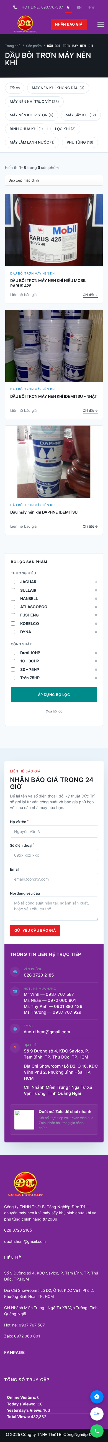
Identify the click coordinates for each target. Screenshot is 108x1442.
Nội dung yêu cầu (25, 893)
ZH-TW (91, 7)
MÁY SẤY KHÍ (81, 115)
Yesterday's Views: (25, 1410)
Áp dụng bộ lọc (54, 694)
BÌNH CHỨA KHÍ (26, 129)
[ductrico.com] (25, 24)
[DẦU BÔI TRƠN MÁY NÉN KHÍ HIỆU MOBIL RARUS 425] (54, 230)
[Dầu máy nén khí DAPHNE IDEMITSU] (54, 462)
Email (14, 869)
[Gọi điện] (97, 1431)
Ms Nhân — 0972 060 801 (50, 1000)
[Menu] (101, 24)
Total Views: (19, 1416)
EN (79, 7)
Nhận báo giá (69, 24)
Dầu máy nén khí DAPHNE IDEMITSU (44, 512)
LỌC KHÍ (65, 129)
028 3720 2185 (39, 975)
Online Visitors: (22, 1397)
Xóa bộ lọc (54, 711)
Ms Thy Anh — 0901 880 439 (55, 1006)
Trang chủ (12, 46)
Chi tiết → (90, 295)
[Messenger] (97, 1396)
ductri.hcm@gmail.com (47, 1031)
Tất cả (15, 88)
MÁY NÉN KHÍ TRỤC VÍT (34, 101)
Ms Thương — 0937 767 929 (52, 1012)
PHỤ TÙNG (80, 142)
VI (69, 7)
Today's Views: (21, 1404)
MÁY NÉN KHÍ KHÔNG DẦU (58, 88)
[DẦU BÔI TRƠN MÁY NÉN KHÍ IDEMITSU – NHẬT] (54, 346)
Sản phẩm (34, 46)
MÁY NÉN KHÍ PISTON (31, 115)
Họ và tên (19, 821)
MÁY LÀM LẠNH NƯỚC (32, 142)
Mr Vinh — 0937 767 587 (49, 994)
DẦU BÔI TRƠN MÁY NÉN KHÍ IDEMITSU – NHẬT (53, 396)
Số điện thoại (22, 845)
